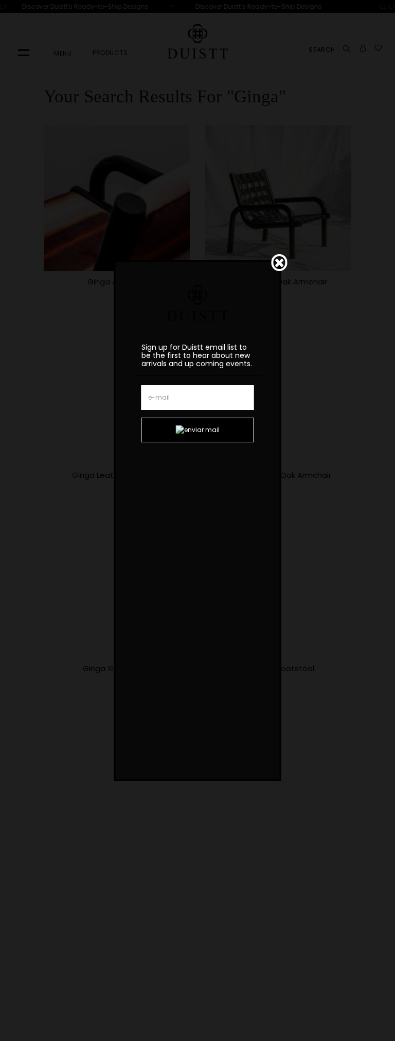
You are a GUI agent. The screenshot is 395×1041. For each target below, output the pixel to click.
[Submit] (197, 430)
